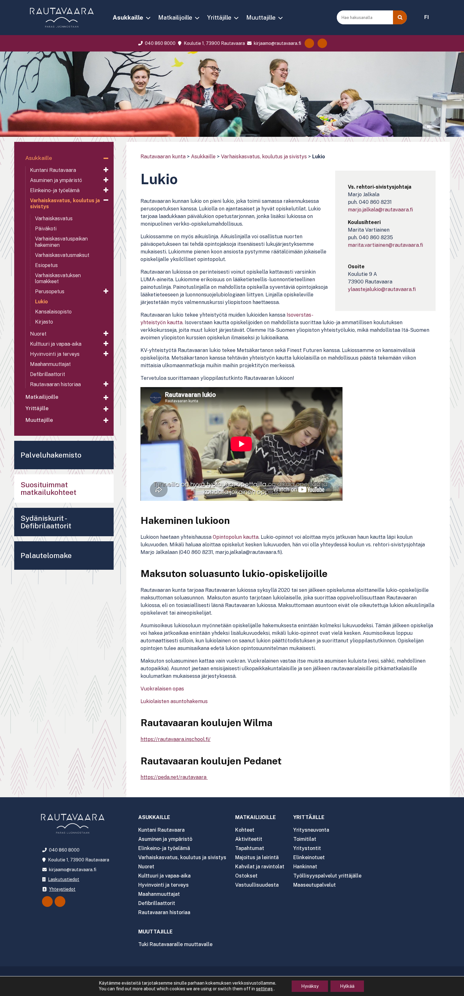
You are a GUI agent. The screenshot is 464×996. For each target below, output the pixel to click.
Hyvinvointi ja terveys (55, 354)
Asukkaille (128, 17)
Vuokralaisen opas (162, 689)
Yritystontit (307, 848)
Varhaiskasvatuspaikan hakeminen (61, 242)
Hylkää (347, 986)
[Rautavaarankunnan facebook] (309, 43)
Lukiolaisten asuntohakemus (174, 701)
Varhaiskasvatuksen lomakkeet (58, 278)
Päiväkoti (46, 229)
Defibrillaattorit (47, 374)
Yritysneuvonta (311, 830)
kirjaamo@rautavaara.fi (277, 43)
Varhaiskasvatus (54, 219)
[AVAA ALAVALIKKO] (148, 18)
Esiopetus (46, 265)
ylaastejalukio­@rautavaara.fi (382, 289)
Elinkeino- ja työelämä (55, 190)
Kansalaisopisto (53, 312)
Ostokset (246, 876)
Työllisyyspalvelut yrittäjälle (327, 876)
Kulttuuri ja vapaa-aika (55, 344)
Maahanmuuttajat (50, 364)
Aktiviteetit (248, 839)
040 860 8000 (159, 43)
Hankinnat (305, 867)
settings (264, 988)
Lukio (41, 302)
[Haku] (400, 17)
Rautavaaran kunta (163, 157)
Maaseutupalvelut (314, 885)
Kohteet (244, 830)
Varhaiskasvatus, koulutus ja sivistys (264, 157)
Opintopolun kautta (236, 537)
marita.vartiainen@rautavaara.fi (385, 245)
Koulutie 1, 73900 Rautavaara (214, 43)
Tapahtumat (249, 848)
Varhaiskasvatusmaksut (62, 255)
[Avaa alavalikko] (105, 158)
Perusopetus (49, 291)
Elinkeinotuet (309, 857)
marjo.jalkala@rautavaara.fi (380, 210)
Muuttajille (261, 17)
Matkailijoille (175, 17)
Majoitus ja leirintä (257, 857)
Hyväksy (309, 986)
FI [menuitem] (426, 17)
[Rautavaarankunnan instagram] (322, 43)
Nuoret (38, 334)
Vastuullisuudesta (257, 885)
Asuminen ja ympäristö (56, 180)
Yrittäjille (219, 17)
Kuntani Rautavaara (53, 170)
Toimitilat (304, 839)
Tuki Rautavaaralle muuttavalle (175, 944)
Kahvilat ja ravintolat (259, 867)
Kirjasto (44, 322)
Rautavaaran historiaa (55, 384)
